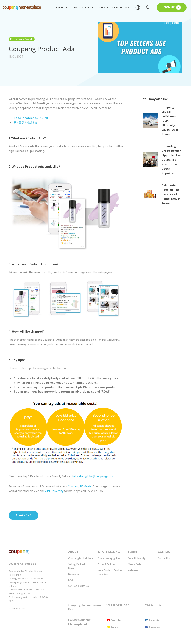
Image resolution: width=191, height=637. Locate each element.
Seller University (53, 491)
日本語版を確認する (25, 122)
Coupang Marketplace (80, 558)
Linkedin (154, 620)
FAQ (70, 580)
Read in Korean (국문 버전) (31, 118)
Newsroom (74, 574)
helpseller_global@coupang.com (92, 476)
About (60, 7)
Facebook (155, 627)
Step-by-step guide (109, 558)
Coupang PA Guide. (80, 486)
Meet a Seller (135, 564)
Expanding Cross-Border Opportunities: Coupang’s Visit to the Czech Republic (172, 160)
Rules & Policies (106, 564)
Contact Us (120, 7)
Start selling (81, 7)
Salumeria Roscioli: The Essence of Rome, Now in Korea (171, 194)
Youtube (116, 620)
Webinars (133, 570)
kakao (114, 627)
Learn (101, 7)
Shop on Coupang (116, 605)
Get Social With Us (78, 586)
